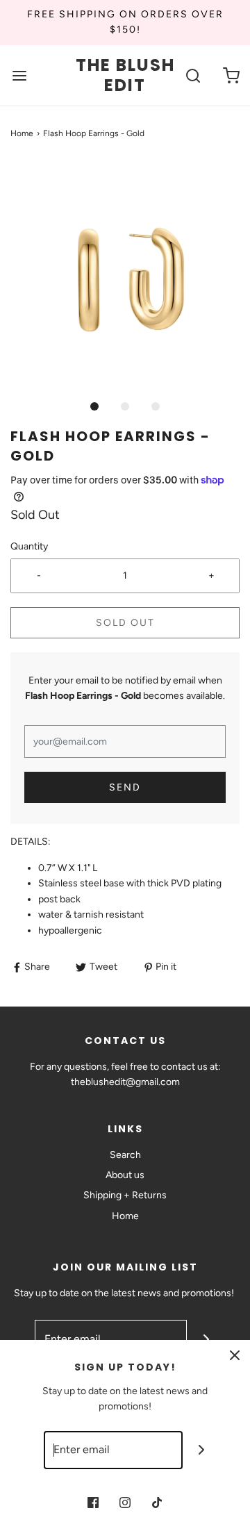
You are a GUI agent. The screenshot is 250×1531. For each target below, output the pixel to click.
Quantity (29, 546)
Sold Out (125, 623)
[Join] (202, 1450)
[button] (125, 276)
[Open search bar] (193, 75)
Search (125, 1155)
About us (125, 1175)
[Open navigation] (19, 75)
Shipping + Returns (125, 1195)
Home (21, 133)
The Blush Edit (125, 76)
